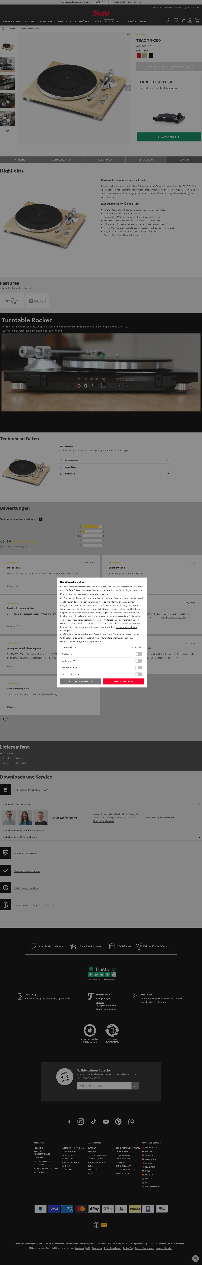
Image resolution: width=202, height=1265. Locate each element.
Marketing (66, 660)
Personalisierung (69, 667)
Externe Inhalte (69, 674)
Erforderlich (67, 647)
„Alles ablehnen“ (111, 605)
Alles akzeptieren (123, 681)
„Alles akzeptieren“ (121, 616)
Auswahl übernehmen (80, 681)
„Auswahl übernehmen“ (126, 627)
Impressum (94, 641)
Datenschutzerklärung (70, 641)
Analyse (65, 654)
